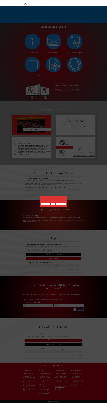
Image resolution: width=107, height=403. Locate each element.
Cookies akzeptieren (45, 204)
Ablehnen (53, 204)
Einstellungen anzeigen (61, 204)
